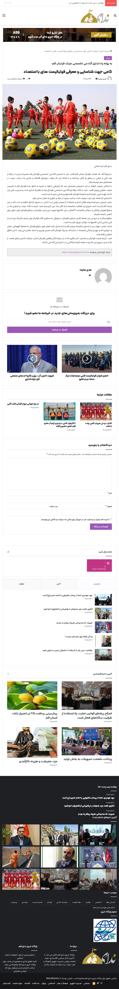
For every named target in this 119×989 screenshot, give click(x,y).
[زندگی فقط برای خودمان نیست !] (103, 641)
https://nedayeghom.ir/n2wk (75, 252)
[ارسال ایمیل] (96, 79)
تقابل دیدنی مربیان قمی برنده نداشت (98, 425)
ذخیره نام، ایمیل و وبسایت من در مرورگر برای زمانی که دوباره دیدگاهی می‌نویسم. (75, 519)
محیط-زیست (37, 902)
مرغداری (25, 902)
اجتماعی (98, 902)
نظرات (21, 584)
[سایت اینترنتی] (90, 275)
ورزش (95, 51)
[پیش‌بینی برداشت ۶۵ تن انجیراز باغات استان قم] (32, 695)
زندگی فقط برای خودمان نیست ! (79, 636)
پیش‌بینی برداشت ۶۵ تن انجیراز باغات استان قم (34, 715)
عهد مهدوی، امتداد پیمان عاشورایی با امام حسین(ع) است (68, 595)
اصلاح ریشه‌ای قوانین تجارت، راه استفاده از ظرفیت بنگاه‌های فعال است (87, 715)
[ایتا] (94, 983)
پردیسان (14, 902)
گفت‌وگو (7, 983)
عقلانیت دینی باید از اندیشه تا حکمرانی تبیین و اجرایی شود (79, 3)
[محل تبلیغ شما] (59, 34)
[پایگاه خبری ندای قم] (95, 15)
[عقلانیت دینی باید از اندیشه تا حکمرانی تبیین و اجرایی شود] (103, 655)
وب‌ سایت (53, 506)
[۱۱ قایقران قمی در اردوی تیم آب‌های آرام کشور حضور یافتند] (59, 411)
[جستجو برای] (115, 16)
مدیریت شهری (76, 983)
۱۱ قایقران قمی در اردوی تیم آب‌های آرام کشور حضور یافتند (59, 425)
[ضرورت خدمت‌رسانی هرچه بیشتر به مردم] (103, 627)
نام (110, 493)
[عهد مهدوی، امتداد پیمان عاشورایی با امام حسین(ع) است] (103, 600)
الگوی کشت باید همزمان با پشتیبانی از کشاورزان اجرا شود (68, 609)
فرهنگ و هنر (62, 983)
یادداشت (35, 983)
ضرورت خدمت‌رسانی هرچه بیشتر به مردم (75, 623)
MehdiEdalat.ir (53, 978)
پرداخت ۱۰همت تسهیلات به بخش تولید (87, 759)
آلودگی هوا (110, 902)
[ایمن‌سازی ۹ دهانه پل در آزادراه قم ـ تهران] (21, 857)
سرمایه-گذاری (62, 902)
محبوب (96, 584)
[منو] (3, 16)
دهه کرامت (76, 902)
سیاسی (87, 983)
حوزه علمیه (17, 983)
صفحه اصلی (104, 51)
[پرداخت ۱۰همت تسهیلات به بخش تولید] (87, 741)
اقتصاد (27, 983)
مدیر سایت (102, 79)
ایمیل (109, 506)
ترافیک (88, 902)
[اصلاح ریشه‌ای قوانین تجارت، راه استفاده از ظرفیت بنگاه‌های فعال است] (87, 695)
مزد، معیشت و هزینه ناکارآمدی (38, 761)
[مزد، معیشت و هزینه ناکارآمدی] (32, 742)
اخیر (59, 584)
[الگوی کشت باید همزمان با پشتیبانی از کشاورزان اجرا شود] (103, 613)
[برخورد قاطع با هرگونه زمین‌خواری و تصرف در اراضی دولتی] (21, 834)
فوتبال (49, 902)
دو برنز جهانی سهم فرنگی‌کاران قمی (23, 404)
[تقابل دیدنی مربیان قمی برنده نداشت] (96, 411)
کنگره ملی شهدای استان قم (104, 907)
